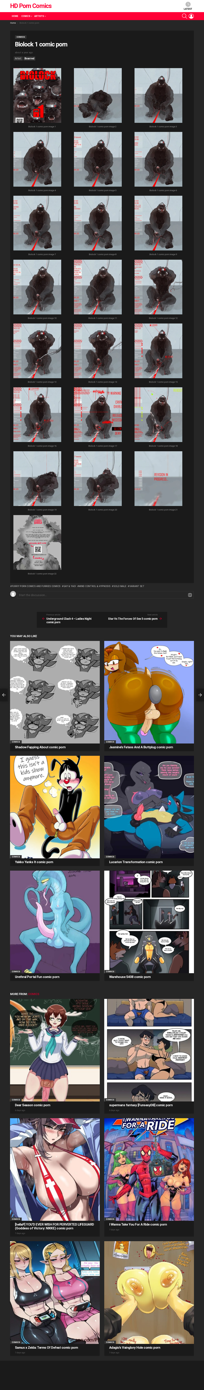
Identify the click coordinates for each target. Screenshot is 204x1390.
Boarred (29, 58)
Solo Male (119, 586)
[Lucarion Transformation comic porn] (149, 807)
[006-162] (158, 159)
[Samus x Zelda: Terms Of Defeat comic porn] (55, 1292)
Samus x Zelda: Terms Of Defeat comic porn (46, 1347)
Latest (188, 9)
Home (15, 16)
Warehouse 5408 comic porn (130, 977)
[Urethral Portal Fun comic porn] (55, 922)
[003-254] (158, 95)
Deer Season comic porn (32, 1105)
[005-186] (98, 159)
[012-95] (158, 287)
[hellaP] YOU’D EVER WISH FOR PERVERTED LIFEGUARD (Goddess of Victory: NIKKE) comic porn (54, 1226)
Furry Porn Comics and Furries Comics (36, 586)
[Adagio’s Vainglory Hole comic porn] (149, 1292)
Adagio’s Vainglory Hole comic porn (134, 1347)
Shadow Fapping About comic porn (40, 747)
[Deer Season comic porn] (55, 1050)
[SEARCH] (184, 16)
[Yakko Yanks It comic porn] (55, 807)
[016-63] (37, 415)
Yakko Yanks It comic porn (34, 862)
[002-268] (98, 95)
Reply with (190, 595)
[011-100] (98, 287)
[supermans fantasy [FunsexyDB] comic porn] (149, 1050)
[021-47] (158, 479)
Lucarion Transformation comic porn (136, 862)
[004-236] (37, 159)
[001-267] (37, 95)
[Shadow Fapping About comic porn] (55, 692)
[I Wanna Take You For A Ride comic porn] (149, 1169)
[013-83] (37, 351)
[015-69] (158, 351)
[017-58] (98, 415)
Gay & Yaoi (70, 586)
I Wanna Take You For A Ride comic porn (138, 1224)
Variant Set (136, 586)
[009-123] (158, 223)
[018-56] (158, 415)
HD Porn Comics (30, 6)
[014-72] (98, 351)
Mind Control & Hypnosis (94, 586)
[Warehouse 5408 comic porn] (149, 922)
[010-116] (37, 287)
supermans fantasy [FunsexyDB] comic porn (141, 1105)
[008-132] (98, 223)
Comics (25, 16)
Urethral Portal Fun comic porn (37, 977)
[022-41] (37, 542)
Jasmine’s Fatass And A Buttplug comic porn (141, 747)
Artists (39, 16)
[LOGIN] (191, 16)
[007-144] (37, 223)
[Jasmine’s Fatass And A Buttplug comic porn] (149, 692)
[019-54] (37, 479)
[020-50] (98, 479)
